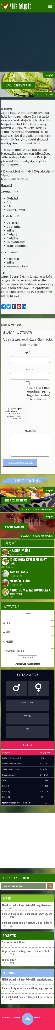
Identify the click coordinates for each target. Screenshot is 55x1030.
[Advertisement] (27, 41)
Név (27, 352)
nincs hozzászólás (11, 325)
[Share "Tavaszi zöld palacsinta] (24, 307)
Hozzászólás (31, 430)
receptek (49, 75)
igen (8, 623)
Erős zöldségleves (16, 500)
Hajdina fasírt (20, 550)
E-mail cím (30, 368)
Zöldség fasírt (20, 581)
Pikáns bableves (14, 527)
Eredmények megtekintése (27, 663)
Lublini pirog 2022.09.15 (9, 961)
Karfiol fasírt (20, 571)
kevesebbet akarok (15, 651)
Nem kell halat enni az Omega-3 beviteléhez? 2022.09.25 (27, 924)
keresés (50, 886)
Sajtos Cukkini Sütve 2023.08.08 (13, 943)
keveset (9, 641)
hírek (7, 898)
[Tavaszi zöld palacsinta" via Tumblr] (14, 307)
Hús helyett (21, 1017)
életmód (9, 972)
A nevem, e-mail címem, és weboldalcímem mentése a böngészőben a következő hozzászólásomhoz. (38, 393)
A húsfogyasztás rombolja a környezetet (30, 592)
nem (8, 632)
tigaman (36, 1017)
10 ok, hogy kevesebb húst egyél (28, 561)
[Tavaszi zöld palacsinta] (3, 307)
